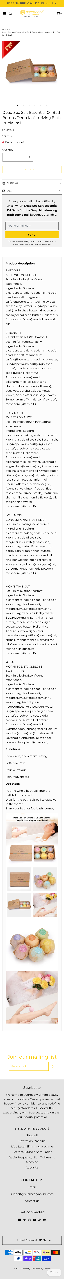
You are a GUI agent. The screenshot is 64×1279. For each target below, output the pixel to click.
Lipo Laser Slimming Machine (32, 1146)
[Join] (53, 1066)
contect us (32, 1201)
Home (5, 29)
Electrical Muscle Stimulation (32, 1152)
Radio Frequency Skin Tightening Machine (32, 1160)
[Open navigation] (4, 13)
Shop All (32, 1135)
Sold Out (32, 169)
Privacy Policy (19, 244)
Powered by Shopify (41, 1269)
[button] (32, 70)
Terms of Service (38, 244)
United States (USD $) (31, 1240)
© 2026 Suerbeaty (22, 1269)
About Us (32, 1167)
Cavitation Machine (32, 1141)
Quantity (7, 149)
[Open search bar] (11, 13)
